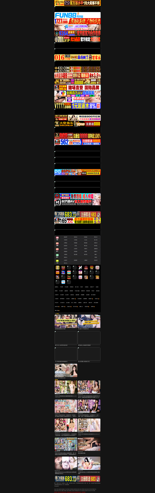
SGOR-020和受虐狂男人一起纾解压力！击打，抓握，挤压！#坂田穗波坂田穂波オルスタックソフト (89, 416)
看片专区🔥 (75, 306)
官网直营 (71, 286)
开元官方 (56, 302)
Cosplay (85, 239)
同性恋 (96, 257)
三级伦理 (65, 239)
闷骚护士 (95, 251)
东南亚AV (95, 242)
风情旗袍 (65, 251)
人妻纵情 (85, 260)
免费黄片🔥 (91, 298)
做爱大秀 (85, 302)
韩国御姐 (75, 242)
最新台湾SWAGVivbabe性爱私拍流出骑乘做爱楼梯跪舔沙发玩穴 (65, 472)
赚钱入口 (81, 306)
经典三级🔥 (57, 306)
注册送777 (92, 286)
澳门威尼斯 (96, 302)
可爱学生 (85, 248)
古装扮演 (65, 248)
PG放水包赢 (77, 290)
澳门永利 (77, 286)
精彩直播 (88, 290)
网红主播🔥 (57, 310)
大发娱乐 (56, 298)
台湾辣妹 (65, 242)
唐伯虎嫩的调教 (81, 453)
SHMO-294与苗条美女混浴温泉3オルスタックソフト (89, 434)
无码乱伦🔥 (97, 298)
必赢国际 (66, 290)
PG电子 (81, 286)
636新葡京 (80, 298)
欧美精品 (85, 237)
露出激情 (75, 254)
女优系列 (75, 248)
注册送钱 (86, 286)
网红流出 (85, 245)
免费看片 (80, 302)
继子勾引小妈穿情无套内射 (61, 345)
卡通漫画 (65, 254)
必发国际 (88, 294)
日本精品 (75, 239)
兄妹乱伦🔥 (69, 306)
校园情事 (75, 260)
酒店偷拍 (98, 290)
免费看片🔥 (73, 298)
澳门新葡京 (93, 294)
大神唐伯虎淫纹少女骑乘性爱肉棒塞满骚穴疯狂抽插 (89, 472)
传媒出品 (65, 257)
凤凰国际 (71, 290)
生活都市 (65, 260)
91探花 (75, 245)
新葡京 (56, 290)
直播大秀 (90, 302)
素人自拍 (95, 239)
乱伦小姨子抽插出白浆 (60, 378)
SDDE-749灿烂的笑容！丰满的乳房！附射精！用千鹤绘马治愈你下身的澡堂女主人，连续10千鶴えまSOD (65, 416)
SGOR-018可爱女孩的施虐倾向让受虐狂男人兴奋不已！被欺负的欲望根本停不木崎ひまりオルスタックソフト (89, 397)
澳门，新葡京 (74, 302)
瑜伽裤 (85, 251)
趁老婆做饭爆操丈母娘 (60, 328)
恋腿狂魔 (95, 248)
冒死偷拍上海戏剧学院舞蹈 (84, 345)
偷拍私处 (72, 294)
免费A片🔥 (63, 306)
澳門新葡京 (62, 298)
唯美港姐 (85, 242)
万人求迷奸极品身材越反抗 (61, 361)
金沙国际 (68, 302)
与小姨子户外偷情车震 (83, 328)
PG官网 (61, 286)
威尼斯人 (56, 286)
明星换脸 (75, 251)
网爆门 (96, 254)
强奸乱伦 (75, 237)
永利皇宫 (68, 298)
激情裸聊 (85, 298)
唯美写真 (85, 254)
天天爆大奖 (62, 302)
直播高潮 (83, 290)
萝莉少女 (95, 237)
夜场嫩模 (82, 294)
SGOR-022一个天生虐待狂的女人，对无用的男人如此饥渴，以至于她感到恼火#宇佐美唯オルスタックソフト (66, 435)
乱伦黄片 (67, 294)
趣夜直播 (77, 294)
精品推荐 (65, 237)
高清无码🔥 (87, 306)
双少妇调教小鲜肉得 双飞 (84, 361)
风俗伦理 (95, 260)
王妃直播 (62, 294)
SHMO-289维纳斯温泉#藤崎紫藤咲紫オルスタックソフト (66, 396)
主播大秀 (56, 294)
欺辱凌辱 (65, 245)
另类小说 (65, 263)
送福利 (97, 286)
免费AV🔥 (93, 306)
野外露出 (95, 245)
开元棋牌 (66, 286)
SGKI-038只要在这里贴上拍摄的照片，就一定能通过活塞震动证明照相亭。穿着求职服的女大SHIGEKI (66, 454)
